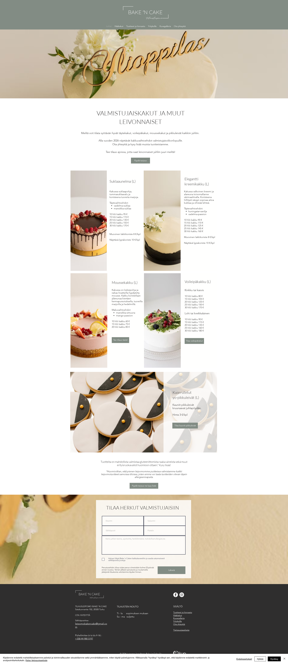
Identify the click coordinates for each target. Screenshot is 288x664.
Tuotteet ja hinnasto (182, 612)
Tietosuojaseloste (181, 630)
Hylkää (260, 658)
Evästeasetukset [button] (244, 658)
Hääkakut (177, 615)
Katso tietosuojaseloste (36, 660)
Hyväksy (274, 658)
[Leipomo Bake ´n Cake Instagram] (181, 594)
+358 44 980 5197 (84, 638)
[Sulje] (284, 659)
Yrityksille (177, 621)
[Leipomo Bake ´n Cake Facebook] (175, 594)
